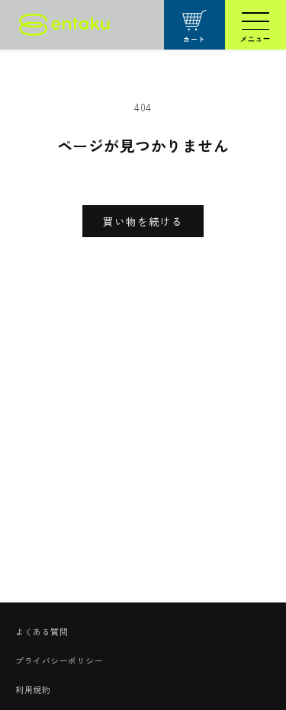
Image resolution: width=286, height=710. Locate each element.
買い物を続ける (142, 221)
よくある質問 (41, 631)
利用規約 (32, 689)
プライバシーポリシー (59, 660)
